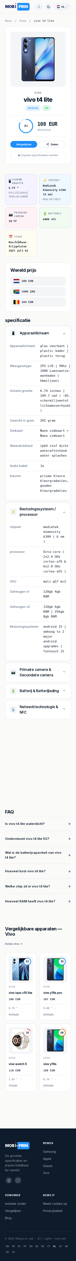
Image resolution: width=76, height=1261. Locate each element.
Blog (8, 1218)
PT (25, 1246)
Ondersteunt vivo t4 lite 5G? (27, 839)
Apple (47, 1158)
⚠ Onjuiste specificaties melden (38, 155)
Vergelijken (23, 144)
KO (7, 1252)
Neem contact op (55, 1203)
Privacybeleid (52, 1211)
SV (60, 1246)
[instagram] (18, 1180)
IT (48, 1246)
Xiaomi (47, 1166)
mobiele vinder (15, 1203)
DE (36, 1246)
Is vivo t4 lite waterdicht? (25, 824)
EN (7, 1246)
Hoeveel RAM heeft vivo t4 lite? (30, 901)
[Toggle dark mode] (48, 7)
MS (42, 1246)
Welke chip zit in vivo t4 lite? (27, 886)
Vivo (22, 20)
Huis (8, 20)
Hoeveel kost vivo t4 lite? (25, 871)
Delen (54, 144)
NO (66, 1246)
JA (13, 1252)
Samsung (49, 1151)
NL (54, 1246)
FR (13, 1246)
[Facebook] (8, 1180)
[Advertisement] (38, 765)
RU (31, 1246)
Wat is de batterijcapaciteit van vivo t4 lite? (33, 855)
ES (19, 1246)
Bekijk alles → (14, 943)
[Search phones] (39, 7)
